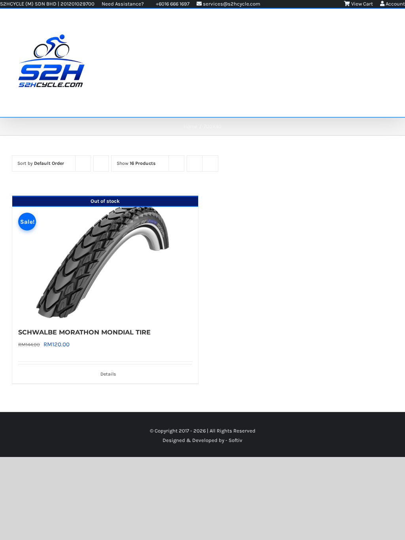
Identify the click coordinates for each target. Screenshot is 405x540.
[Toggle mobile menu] (390, 25)
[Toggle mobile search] (376, 25)
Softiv (235, 440)
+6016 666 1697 (172, 4)
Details (108, 374)
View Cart (361, 4)
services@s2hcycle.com (231, 4)
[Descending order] (101, 163)
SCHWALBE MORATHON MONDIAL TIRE (84, 332)
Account (394, 4)
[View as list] (210, 163)
